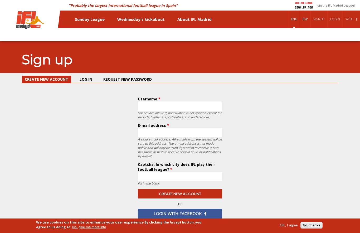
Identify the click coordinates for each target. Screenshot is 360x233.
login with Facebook (178, 213)
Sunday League (90, 19)
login (335, 19)
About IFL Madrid (194, 19)
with (349, 19)
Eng (294, 19)
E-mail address (153, 125)
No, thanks (311, 225)
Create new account (48, 79)
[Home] (30, 20)
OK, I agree (289, 225)
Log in (86, 79)
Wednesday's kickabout (141, 19)
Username (149, 98)
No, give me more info (89, 227)
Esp (305, 19)
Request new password (127, 79)
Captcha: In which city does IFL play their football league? (176, 167)
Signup (319, 19)
